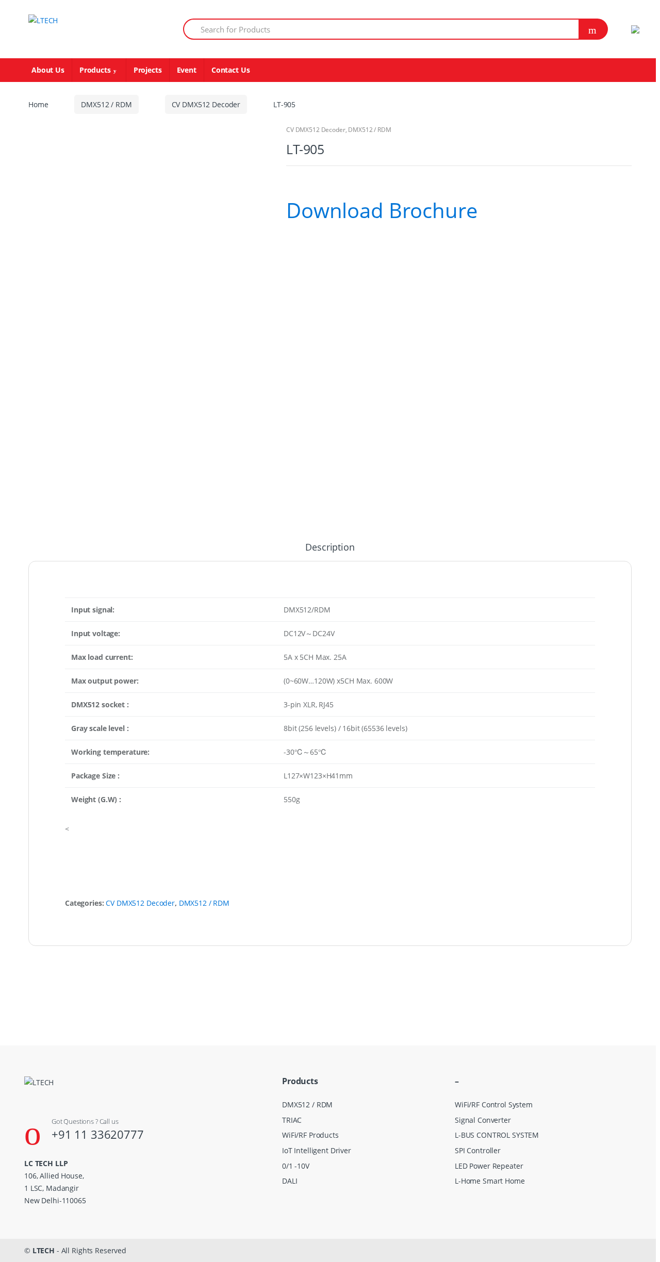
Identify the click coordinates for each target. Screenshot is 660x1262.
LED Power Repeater (489, 1166)
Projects (148, 70)
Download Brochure (381, 210)
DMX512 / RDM (106, 104)
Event (186, 70)
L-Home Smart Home (490, 1181)
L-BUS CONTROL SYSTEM (497, 1135)
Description (329, 547)
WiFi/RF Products (310, 1135)
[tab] (329, 551)
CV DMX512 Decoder (206, 104)
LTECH (43, 1250)
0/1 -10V (295, 1166)
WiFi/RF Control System (494, 1104)
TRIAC (292, 1120)
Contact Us (230, 70)
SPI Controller (478, 1150)
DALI (289, 1181)
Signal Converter (483, 1120)
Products (95, 70)
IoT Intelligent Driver (316, 1150)
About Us (47, 70)
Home (38, 104)
